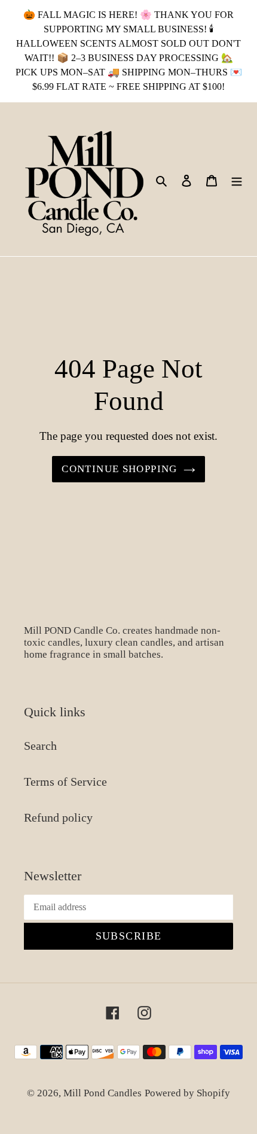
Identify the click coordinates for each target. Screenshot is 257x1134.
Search (40, 745)
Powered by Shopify (187, 1093)
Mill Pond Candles (102, 1093)
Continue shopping (119, 469)
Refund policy (58, 817)
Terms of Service (65, 781)
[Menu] (236, 179)
